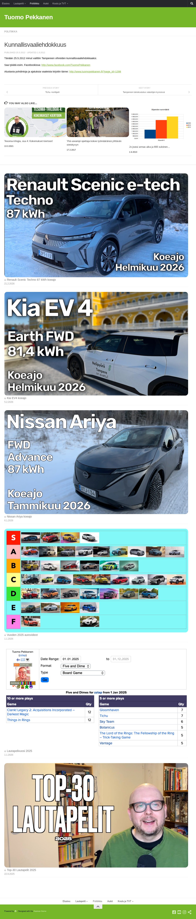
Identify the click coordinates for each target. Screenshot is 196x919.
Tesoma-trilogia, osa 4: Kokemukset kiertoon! (28, 141)
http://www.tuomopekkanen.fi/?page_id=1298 (95, 71)
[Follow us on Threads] (190, 912)
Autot (45, 3)
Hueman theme (40, 911)
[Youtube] (179, 912)
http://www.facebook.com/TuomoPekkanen (65, 65)
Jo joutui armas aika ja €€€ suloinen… (149, 147)
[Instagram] (185, 912)
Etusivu (6, 3)
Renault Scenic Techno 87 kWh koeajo (31, 279)
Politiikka (34, 3)
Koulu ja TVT (59, 3)
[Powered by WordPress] (16, 911)
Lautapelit (19, 3)
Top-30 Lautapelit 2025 (21, 870)
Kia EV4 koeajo (16, 398)
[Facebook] (174, 912)
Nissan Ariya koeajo (19, 516)
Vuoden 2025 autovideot (22, 634)
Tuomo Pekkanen (28, 17)
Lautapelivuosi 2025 (19, 750)
